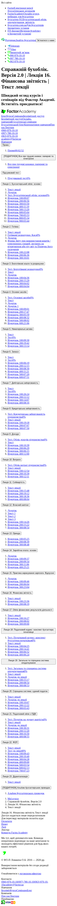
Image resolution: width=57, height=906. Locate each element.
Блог (3, 116)
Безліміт (5, 890)
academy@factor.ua (11, 139)
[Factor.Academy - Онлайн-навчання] (18, 113)
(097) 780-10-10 (9, 133)
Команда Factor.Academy (14, 832)
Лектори (9, 127)
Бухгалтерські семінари (24, 121)
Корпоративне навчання (37, 124)
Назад (4, 824)
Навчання (6, 141)
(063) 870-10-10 (9, 136)
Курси (9, 116)
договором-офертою (30, 873)
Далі (3, 827)
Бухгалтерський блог (12, 124)
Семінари (18, 116)
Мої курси (13, 798)
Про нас (5, 896)
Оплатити (6, 821)
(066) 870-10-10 (9, 130)
